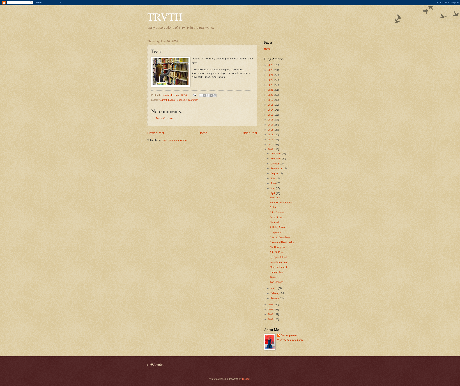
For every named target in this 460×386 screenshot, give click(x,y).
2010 (271, 144)
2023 (271, 80)
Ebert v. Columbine (280, 237)
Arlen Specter (277, 212)
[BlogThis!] (204, 95)
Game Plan (276, 217)
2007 (271, 309)
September (277, 168)
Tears (273, 277)
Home (203, 133)
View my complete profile (290, 340)
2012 (271, 134)
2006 (271, 314)
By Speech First (278, 257)
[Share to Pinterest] (215, 95)
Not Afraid (275, 222)
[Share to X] (208, 95)
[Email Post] (194, 95)
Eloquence (275, 232)
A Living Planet (278, 227)
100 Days (275, 197)
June (273, 183)
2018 (271, 104)
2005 (271, 319)
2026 (271, 65)
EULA (273, 207)
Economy (182, 100)
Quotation (193, 100)
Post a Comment (164, 118)
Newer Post (155, 133)
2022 (271, 85)
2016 (271, 114)
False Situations (278, 262)
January (275, 298)
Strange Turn (276, 272)
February (275, 293)
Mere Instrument (278, 267)
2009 (271, 149)
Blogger (246, 379)
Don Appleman (289, 335)
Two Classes (276, 282)
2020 (271, 95)
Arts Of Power (277, 252)
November (276, 158)
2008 (271, 304)
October (275, 163)
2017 (271, 109)
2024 (271, 75)
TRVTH (165, 16)
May (273, 188)
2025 (271, 70)
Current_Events (167, 100)
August (275, 173)
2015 (271, 119)
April (273, 193)
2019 (271, 100)
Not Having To (277, 247)
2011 (271, 139)
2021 (271, 90)
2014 (271, 124)
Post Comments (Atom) (174, 140)
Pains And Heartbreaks (282, 242)
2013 (271, 129)
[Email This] (201, 95)
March (274, 288)
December (276, 153)
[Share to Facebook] (211, 95)
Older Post (249, 133)
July (273, 178)
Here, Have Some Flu (281, 202)
